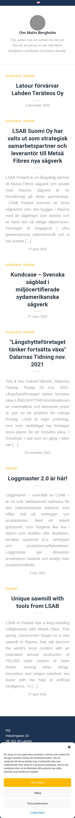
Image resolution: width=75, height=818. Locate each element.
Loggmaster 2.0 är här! (37, 478)
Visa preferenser (37, 803)
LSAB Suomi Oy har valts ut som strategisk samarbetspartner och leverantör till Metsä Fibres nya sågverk (38, 146)
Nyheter (29, 76)
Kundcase (13, 76)
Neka (37, 793)
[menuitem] (38, 3)
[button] (69, 747)
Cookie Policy (37, 812)
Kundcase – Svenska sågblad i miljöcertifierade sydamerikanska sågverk (38, 289)
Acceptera (37, 782)
